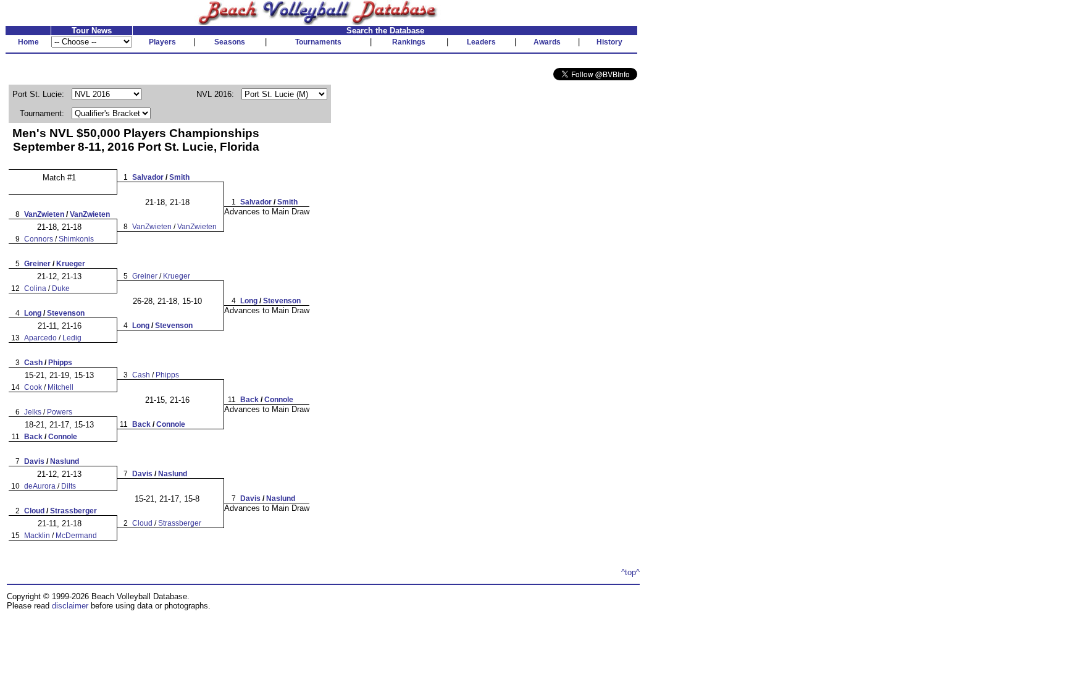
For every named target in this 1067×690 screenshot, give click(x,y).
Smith (179, 177)
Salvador (148, 177)
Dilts (68, 486)
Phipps (60, 362)
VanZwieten (44, 214)
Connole (62, 436)
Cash (33, 362)
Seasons (229, 42)
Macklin (37, 535)
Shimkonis (76, 239)
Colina (35, 288)
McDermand (76, 535)
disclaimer (70, 605)
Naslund (64, 461)
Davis (34, 461)
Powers (59, 412)
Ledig (72, 338)
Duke (61, 288)
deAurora (40, 486)
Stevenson (66, 313)
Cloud (34, 511)
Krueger (70, 263)
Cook (33, 387)
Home (28, 42)
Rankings (408, 42)
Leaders (481, 42)
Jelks (32, 412)
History (609, 42)
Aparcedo (40, 338)
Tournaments (318, 42)
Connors (38, 239)
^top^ (630, 572)
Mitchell (60, 387)
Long (32, 313)
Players (162, 42)
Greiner (37, 263)
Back (33, 436)
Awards (547, 42)
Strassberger (73, 511)
